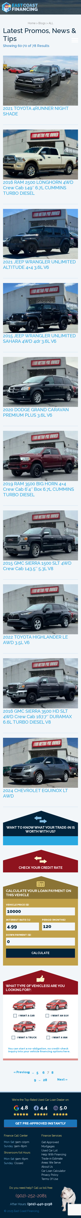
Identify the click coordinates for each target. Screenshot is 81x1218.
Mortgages (48, 1146)
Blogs (42, 23)
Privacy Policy (49, 1174)
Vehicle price (17, 904)
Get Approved (50, 1142)
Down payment (18, 934)
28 (45, 1080)
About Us (47, 1166)
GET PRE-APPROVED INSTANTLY (40, 1123)
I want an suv (60, 1015)
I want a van (59, 1037)
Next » (62, 1079)
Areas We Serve (51, 1162)
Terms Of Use (49, 1178)
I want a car (27, 1015)
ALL (51, 23)
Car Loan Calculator (53, 1170)
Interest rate (18, 919)
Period (54, 919)
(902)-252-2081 (31, 1195)
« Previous (22, 1072)
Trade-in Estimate (52, 1158)
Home (31, 23)
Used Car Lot (49, 1150)
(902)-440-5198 (39, 1204)
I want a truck (27, 1037)
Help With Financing (53, 1154)
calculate (40, 953)
